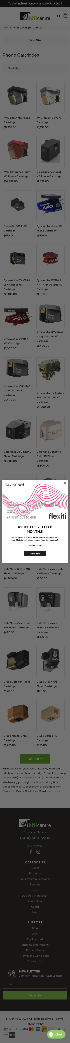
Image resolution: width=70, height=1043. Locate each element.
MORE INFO (35, 553)
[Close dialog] (65, 483)
